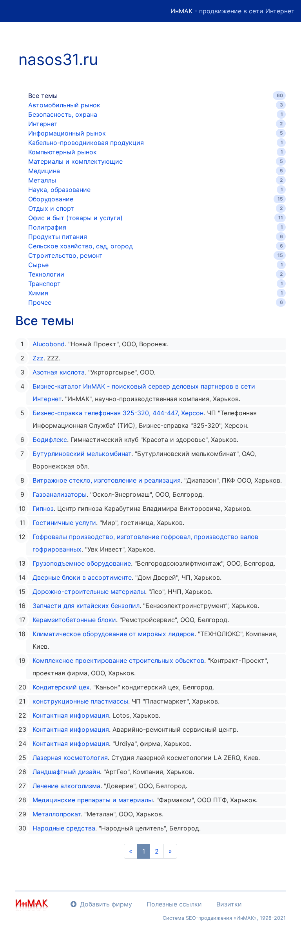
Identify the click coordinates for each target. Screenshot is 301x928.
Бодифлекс (50, 439)
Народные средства (64, 828)
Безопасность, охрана (62, 114)
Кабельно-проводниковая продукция (86, 143)
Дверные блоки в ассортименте (82, 577)
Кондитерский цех (61, 687)
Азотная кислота (59, 372)
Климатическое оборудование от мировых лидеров (113, 634)
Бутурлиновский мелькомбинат (82, 454)
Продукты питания (57, 237)
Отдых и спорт (51, 208)
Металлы (42, 180)
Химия (38, 293)
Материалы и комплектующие (75, 161)
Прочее (39, 302)
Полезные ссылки (174, 904)
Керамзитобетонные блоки (74, 620)
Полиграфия (47, 227)
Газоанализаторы (60, 494)
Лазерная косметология (70, 758)
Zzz (38, 358)
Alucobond (49, 344)
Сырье (38, 265)
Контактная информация (71, 715)
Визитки (229, 904)
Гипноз (43, 508)
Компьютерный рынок (62, 152)
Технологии (46, 274)
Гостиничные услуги (64, 522)
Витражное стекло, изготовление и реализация (107, 480)
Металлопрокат (57, 814)
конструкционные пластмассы (80, 701)
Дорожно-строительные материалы (89, 591)
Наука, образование (59, 190)
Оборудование (50, 199)
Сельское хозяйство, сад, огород (80, 246)
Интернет (43, 124)
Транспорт (44, 284)
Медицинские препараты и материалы (93, 800)
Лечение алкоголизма (66, 786)
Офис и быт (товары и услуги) (75, 218)
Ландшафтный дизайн (66, 772)
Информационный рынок (67, 133)
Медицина (44, 171)
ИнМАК (181, 11)
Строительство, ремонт (65, 255)
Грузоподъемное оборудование (82, 563)
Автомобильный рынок (64, 105)
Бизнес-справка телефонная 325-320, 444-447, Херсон (118, 413)
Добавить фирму (106, 904)
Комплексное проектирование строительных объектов (118, 660)
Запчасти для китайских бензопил (86, 606)
